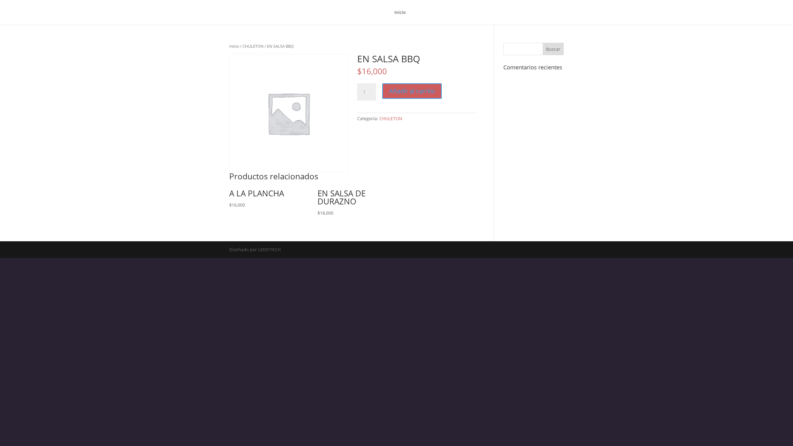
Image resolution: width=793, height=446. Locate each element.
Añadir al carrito (412, 91)
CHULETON (253, 46)
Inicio (400, 12)
